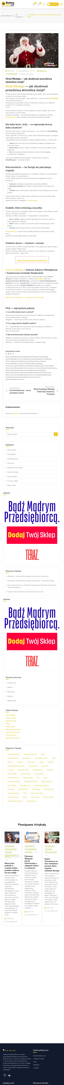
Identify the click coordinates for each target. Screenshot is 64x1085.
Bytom (54, 758)
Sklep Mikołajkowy (51, 368)
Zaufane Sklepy (11, 715)
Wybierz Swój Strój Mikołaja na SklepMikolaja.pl (32, 260)
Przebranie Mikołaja (25, 363)
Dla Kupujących (19, 16)
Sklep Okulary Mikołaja (12, 370)
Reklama (36, 1065)
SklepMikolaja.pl (11, 117)
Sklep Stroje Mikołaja (39, 370)
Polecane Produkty (11, 74)
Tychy (25, 793)
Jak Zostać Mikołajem (23, 359)
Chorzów (10, 762)
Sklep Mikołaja (41, 368)
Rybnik (45, 777)
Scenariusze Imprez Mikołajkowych (16, 366)
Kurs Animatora (33, 766)
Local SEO (11, 770)
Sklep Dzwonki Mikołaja (13, 368)
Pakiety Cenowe (39, 1059)
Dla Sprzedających (13, 459)
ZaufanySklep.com (7, 16)
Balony (43, 754)
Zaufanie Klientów (48, 797)
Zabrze (25, 797)
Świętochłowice (32, 801)
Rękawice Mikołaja (37, 363)
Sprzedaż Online (23, 789)
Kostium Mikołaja (35, 359)
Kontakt (36, 1068)
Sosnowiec (11, 789)
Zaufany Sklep (10, 726)
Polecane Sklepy (12, 476)
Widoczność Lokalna (37, 793)
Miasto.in (10, 687)
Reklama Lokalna (28, 777)
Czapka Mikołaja (43, 357)
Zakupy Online (35, 797)
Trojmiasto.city (12, 683)
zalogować (15, 413)
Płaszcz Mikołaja (41, 361)
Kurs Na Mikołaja (46, 359)
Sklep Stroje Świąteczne (13, 372)
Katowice (51, 762)
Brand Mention (26, 758)
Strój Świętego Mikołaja (21, 377)
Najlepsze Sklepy (11, 721)
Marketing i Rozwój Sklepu (15, 467)
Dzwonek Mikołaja (11, 359)
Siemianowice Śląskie (14, 781)
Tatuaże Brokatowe (13, 793)
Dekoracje (20, 762)
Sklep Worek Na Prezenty (43, 372)
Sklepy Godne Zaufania (13, 729)
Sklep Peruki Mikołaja (26, 370)
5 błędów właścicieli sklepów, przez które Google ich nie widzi (25, 592)
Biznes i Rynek (12, 450)
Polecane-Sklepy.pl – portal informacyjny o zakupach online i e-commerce (32, 862)
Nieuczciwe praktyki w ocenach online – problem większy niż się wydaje (12, 868)
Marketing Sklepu (38, 770)
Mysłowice (50, 770)
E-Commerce (31, 762)
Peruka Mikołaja (30, 361)
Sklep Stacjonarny (25, 785)
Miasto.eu (10, 696)
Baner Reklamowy (13, 758)
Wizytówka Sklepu (13, 797)
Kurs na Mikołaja (14, 269)
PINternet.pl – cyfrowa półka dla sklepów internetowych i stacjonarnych (28, 576)
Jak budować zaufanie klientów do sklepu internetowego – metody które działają (31, 580)
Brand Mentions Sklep (41, 758)
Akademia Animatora (14, 754)
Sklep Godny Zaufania (13, 732)
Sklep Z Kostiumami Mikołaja (32, 375)
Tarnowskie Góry (49, 789)
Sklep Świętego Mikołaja (28, 372)
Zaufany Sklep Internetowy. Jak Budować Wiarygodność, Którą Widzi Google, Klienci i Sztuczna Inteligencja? (32, 586)
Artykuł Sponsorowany (30, 754)
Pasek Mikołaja (20, 361)
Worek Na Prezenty (34, 377)
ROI (38, 777)
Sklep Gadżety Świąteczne (28, 368)
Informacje (11, 463)
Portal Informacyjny (13, 777)
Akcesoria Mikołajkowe (12, 357)
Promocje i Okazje (13, 481)
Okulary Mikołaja (11, 361)
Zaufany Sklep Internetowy (15, 801)
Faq (35, 1062)
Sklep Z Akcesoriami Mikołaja (14, 375)
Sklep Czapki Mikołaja (47, 366)
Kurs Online (45, 766)
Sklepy (8, 724)
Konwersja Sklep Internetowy (16, 766)
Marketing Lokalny (23, 770)
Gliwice (42, 762)
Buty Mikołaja (33, 357)
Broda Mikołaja (24, 357)
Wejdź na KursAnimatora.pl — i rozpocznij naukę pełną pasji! (25, 297)
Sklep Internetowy (46, 781)
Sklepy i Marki (12, 485)
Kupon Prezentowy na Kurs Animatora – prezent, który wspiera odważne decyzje (52, 865)
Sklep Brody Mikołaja (33, 366)
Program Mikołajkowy (12, 363)
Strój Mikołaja (15, 86)
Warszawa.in (11, 692)
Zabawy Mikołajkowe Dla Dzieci (15, 379)
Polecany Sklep (39, 774)
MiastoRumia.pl (12, 700)
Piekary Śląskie (12, 774)
